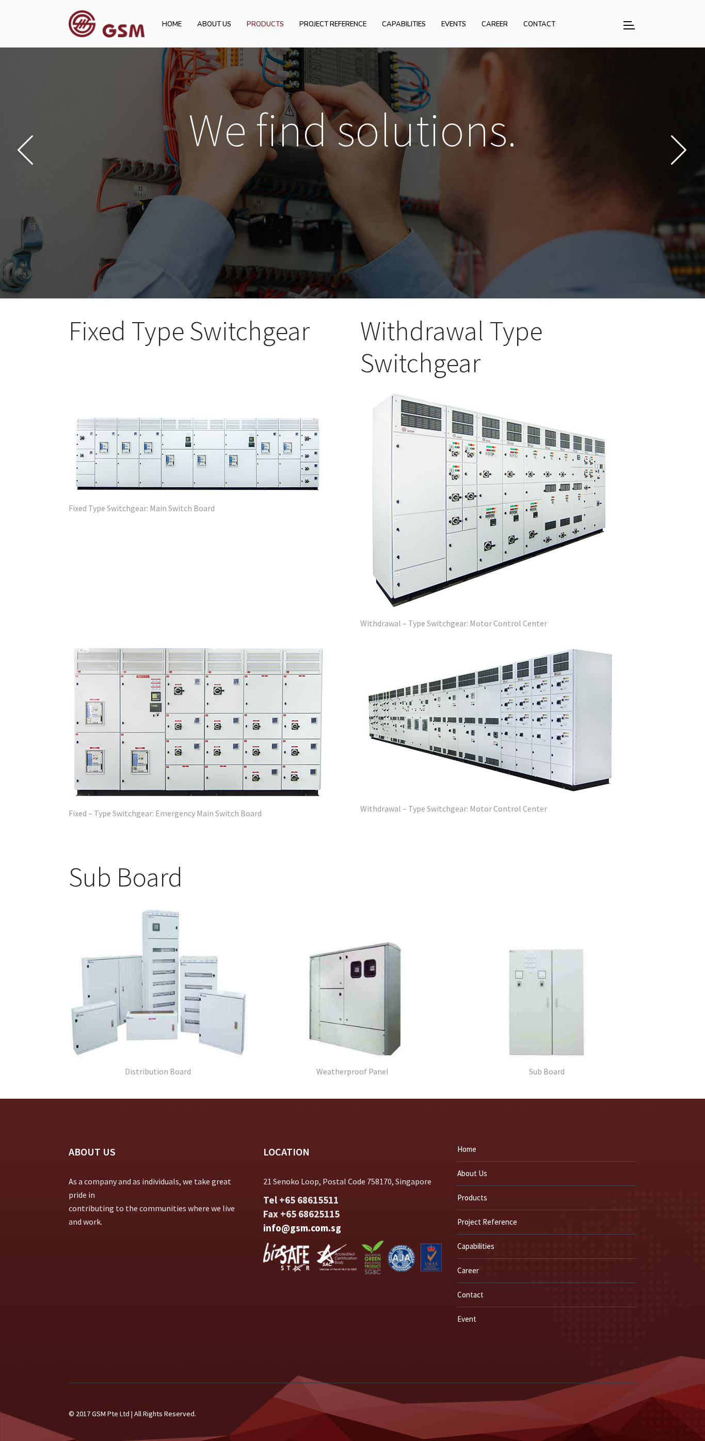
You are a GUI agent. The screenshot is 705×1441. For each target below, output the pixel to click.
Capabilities (475, 1246)
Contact (470, 1295)
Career (468, 1270)
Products (472, 1197)
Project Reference (487, 1222)
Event (466, 1319)
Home (466, 1149)
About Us (472, 1173)
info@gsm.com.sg (302, 1228)
